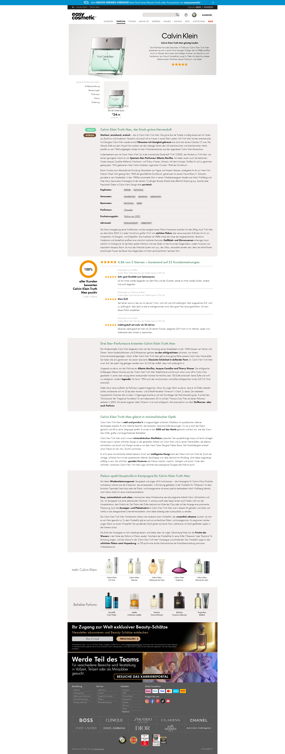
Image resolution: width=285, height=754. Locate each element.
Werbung (95, 102)
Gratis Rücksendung (81, 699)
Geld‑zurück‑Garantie (82, 696)
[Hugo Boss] (86, 720)
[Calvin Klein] (179, 36)
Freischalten (127, 638)
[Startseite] (73, 7)
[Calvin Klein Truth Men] (107, 49)
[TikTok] (162, 701)
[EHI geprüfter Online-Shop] (133, 740)
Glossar (100, 699)
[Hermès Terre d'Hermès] (157, 600)
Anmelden (207, 15)
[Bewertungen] (179, 64)
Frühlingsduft (131, 223)
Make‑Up (144, 21)
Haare (167, 21)
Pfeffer (127, 190)
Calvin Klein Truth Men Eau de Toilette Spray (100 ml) (141, 273)
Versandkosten (99, 749)
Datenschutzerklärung (134, 644)
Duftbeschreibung (92, 86)
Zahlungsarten (79, 693)
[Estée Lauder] (86, 728)
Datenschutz (126, 699)
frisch (90, 130)
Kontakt (101, 693)
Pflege (132, 21)
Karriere (125, 712)
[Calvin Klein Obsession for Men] (157, 565)
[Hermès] (171, 728)
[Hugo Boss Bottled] (202, 600)
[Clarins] (171, 720)
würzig (90, 135)
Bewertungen (94, 90)
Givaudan (128, 209)
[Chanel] (199, 720)
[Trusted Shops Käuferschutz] (194, 14)
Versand (77, 690)
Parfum (121, 21)
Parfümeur (95, 94)
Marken (108, 21)
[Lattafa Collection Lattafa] (134, 600)
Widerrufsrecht (127, 696)
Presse (124, 708)
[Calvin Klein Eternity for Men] (202, 565)
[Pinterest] (157, 701)
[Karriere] (142, 667)
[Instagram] (147, 701)
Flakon (97, 98)
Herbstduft (146, 223)
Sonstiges (199, 21)
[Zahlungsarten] (179, 690)
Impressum (126, 690)
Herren (156, 21)
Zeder (139, 203)
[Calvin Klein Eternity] (134, 565)
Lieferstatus (102, 690)
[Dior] (143, 728)
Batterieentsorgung (105, 702)
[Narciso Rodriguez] (199, 728)
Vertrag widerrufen (80, 702)
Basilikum (142, 197)
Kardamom (156, 197)
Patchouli (138, 190)
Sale (210, 21)
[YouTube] (168, 701)
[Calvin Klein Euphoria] (179, 565)
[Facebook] (152, 701)
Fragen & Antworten (105, 696)
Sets (187, 21)
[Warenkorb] (186, 14)
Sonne (178, 21)
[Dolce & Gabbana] (114, 728)
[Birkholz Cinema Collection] (179, 600)
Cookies (125, 702)
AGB (124, 693)
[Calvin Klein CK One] (112, 565)
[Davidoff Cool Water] (112, 600)
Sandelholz (129, 197)
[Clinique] (114, 720)
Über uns (125, 705)
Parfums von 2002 (132, 216)
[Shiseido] (143, 720)
